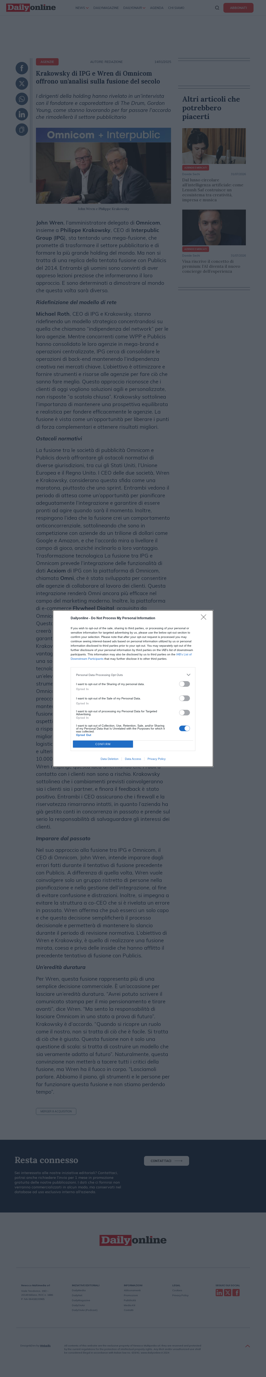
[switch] (184, 684)
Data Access (133, 758)
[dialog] (133, 688)
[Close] (205, 618)
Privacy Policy (157, 758)
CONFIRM (103, 744)
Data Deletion (109, 758)
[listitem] (133, 675)
